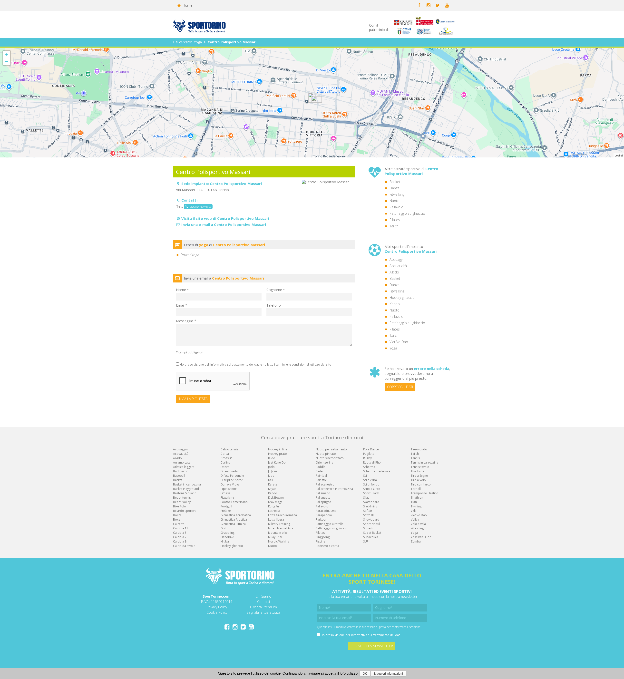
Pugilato (368, 454)
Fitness (225, 493)
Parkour (321, 519)
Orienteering (324, 462)
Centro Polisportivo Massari (232, 42)
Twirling (416, 506)
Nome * (182, 289)
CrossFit (226, 458)
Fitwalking (397, 194)
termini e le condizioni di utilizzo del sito (303, 364)
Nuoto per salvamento (331, 449)
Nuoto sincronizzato (330, 458)
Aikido (394, 272)
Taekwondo (419, 449)
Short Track (371, 493)
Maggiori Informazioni (388, 673)
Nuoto (395, 200)
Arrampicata (181, 462)
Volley (415, 519)
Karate (272, 484)
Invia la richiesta (192, 399)
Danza (395, 188)
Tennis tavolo (420, 467)
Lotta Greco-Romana (282, 515)
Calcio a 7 (179, 537)
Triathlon (417, 497)
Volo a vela (418, 524)
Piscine (320, 541)
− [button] (6, 61)
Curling (225, 462)
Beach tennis (182, 497)
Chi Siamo (263, 596)
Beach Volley (182, 502)
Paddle (320, 467)
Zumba (416, 541)
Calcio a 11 (180, 528)
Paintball (322, 476)
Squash (368, 528)
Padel (319, 471)
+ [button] (6, 54)
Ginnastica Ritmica (233, 524)
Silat (366, 497)
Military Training (279, 524)
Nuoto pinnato (326, 454)
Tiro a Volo (418, 480)
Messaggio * (186, 321)
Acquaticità (398, 265)
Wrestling (417, 528)
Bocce (177, 515)
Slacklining (370, 506)
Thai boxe (417, 471)
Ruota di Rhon (372, 462)
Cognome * (275, 289)
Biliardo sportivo (184, 511)
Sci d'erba (370, 480)
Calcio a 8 (179, 541)
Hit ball (225, 541)
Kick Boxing (276, 497)
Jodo (271, 467)
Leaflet (619, 155)
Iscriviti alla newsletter (372, 646)
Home (187, 5)
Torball (416, 489)
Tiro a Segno (419, 476)
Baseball (179, 476)
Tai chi (394, 226)
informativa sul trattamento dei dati (235, 364)
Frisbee (226, 511)
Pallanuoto (323, 497)
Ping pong (323, 537)
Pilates (395, 219)
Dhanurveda (229, 471)
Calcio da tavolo (184, 546)
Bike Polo (179, 506)
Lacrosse (274, 511)
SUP (366, 541)
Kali (270, 480)
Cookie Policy (216, 612)
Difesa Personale (232, 476)
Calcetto (179, 524)
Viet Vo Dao (399, 342)
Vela (414, 511)
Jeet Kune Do (277, 462)
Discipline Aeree (232, 480)
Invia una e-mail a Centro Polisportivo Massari (223, 224)
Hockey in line (277, 449)
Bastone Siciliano (184, 493)
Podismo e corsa (327, 546)
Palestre (321, 480)
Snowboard (371, 519)
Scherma (369, 467)
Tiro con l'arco (421, 484)
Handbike (227, 537)
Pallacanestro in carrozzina (334, 489)
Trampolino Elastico (424, 493)
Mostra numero (199, 206)
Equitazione (229, 489)
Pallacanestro (325, 484)
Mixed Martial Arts (280, 528)
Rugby (367, 458)
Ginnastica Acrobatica (236, 515)
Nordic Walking (278, 541)
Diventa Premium (263, 607)
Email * (181, 305)
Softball (368, 515)
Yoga (198, 42)
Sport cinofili (371, 524)
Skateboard (371, 502)
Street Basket (372, 533)
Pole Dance (371, 449)
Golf (223, 528)
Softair (367, 511)
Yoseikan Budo (421, 537)
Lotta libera (276, 519)
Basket (395, 181)
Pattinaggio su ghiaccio (407, 213)
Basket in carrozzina (187, 484)
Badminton (180, 471)
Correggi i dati (400, 387)
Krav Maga (275, 502)
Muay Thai (275, 537)
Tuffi (414, 502)
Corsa (225, 454)
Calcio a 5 (179, 533)
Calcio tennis (229, 449)
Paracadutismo (326, 511)
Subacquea (371, 537)
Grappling (227, 533)
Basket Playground (186, 489)
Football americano (234, 502)
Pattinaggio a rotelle (329, 524)
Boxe (176, 519)
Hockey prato (277, 454)
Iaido (271, 458)
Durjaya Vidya (230, 484)
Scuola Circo (371, 489)
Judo (271, 476)
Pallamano (323, 493)
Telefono (273, 305)
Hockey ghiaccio (402, 297)
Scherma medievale (376, 471)
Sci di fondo (371, 484)
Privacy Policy (217, 607)
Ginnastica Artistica (234, 519)
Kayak (272, 489)
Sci (365, 476)
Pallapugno (323, 502)
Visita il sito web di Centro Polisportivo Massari (225, 218)
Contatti (263, 601)
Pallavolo (396, 207)
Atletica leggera (184, 467)
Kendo (395, 303)
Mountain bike (278, 533)
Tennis (415, 458)
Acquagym (398, 259)
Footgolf (226, 506)
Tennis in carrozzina (424, 462)
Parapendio (324, 515)
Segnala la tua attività (263, 612)
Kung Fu (273, 506)
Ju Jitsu (272, 471)
